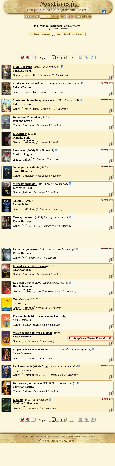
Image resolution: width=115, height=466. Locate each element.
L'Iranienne (20, 133)
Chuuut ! (18, 200)
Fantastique (29, 374)
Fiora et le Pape (22, 66)
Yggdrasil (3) (40, 399)
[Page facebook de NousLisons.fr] (104, 11)
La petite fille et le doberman (30, 349)
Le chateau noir (22, 366)
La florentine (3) (51, 66)
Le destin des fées (23, 282)
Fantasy (27, 291)
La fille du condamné (26, 83)
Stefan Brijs (20, 303)
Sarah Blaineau (22, 171)
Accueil (26, 436)
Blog (88, 16)
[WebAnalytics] (7, 441)
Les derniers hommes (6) (61, 249)
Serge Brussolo (22, 319)
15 (37, 225)
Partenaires (73, 436)
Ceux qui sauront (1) (56, 217)
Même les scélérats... (25, 183)
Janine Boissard (22, 204)
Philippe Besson (22, 120)
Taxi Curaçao (21, 299)
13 (71, 57)
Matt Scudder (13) (57, 183)
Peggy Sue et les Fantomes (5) (59, 366)
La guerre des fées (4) (55, 282)
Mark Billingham (23, 154)
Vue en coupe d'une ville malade (32, 332)
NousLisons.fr (57, 3)
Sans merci (19, 150)
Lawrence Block (23, 187)
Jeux (62, 16)
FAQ (64, 436)
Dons (70, 16)
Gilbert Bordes (22, 269)
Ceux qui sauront (23, 217)
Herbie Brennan (23, 286)
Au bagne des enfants (26, 167)
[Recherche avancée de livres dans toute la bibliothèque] (57, 16)
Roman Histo (30, 75)
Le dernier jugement (25, 249)
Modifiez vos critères (40, 34)
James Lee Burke (23, 386)
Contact (82, 436)
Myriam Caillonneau (26, 403)
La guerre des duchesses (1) (64, 83)
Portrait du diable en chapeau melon (35, 316)
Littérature (28, 125)
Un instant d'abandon (26, 117)
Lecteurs (79, 16)
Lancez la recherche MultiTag (71, 34)
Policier (27, 158)
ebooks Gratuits (44, 436)
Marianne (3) (71, 100)
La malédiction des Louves (29, 265)
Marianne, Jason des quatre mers (33, 100)
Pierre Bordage (22, 221)
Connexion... (31, 16)
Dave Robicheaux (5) (64, 383)
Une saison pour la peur (27, 383)
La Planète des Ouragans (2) (74, 349)
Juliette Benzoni (22, 70)
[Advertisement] (57, 46)
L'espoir (18, 399)
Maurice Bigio (21, 137)
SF (24, 225)
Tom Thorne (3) (45, 150)
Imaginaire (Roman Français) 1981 (93, 338)
